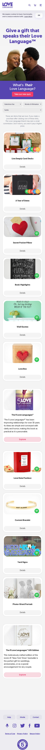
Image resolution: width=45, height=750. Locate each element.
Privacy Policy (22, 734)
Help (9, 717)
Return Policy (35, 734)
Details (22, 167)
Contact (36, 717)
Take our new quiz (22, 94)
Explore (22, 439)
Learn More (28, 16)
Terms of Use (10, 734)
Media (22, 717)
